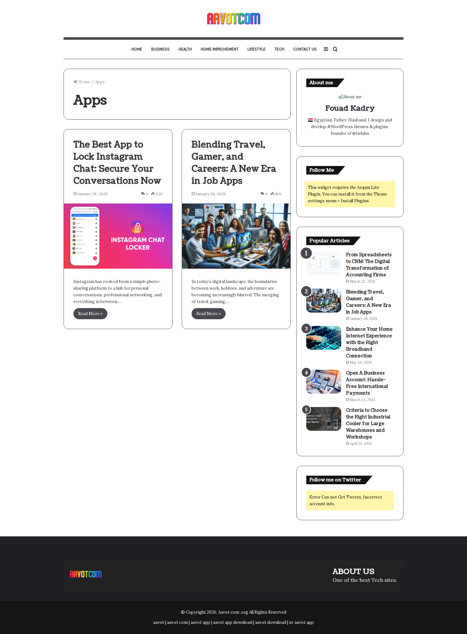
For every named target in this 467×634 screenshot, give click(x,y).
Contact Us (305, 49)
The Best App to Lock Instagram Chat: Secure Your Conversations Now (117, 163)
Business (160, 49)
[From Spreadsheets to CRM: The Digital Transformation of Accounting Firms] (323, 263)
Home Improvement (220, 49)
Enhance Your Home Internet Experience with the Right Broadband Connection (369, 342)
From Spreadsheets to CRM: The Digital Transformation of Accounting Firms (369, 265)
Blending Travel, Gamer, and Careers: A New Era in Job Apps (234, 163)
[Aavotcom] (233, 18)
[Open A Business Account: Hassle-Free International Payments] (323, 382)
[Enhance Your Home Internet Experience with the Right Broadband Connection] (323, 338)
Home (137, 49)
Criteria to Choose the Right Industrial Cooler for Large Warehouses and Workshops (368, 423)
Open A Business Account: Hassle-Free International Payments (367, 383)
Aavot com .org (233, 612)
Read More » (90, 313)
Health (185, 49)
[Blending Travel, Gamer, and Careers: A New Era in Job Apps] (236, 236)
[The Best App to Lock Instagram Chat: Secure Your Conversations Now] (118, 236)
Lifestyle (256, 49)
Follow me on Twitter (335, 480)
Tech (279, 49)
